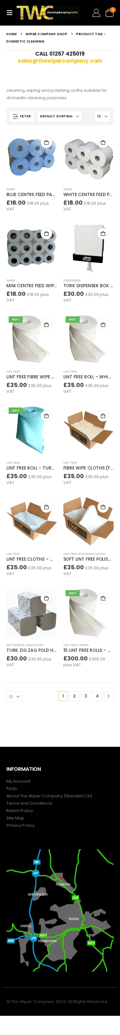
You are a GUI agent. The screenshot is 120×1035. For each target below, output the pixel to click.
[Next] (109, 696)
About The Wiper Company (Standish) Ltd (49, 796)
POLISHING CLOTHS (91, 554)
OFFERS (83, 645)
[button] (11, 12)
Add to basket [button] (46, 142)
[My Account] (96, 13)
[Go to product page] (31, 157)
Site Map (15, 818)
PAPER (10, 189)
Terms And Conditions (29, 803)
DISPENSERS (71, 280)
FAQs (11, 789)
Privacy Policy (20, 825)
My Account (18, 781)
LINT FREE (13, 371)
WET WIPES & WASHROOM (24, 645)
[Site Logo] (49, 12)
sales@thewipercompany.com (60, 61)
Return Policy (19, 811)
